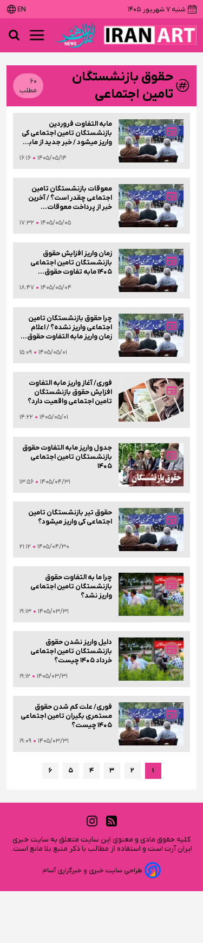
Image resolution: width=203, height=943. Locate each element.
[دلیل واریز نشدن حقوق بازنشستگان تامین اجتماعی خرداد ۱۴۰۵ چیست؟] (151, 659)
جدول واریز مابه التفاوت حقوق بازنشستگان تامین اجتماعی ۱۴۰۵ (67, 457)
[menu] (36, 35)
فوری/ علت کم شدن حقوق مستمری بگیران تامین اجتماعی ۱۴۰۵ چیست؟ (66, 716)
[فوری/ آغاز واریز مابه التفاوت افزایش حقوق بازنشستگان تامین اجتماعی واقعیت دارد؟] (151, 400)
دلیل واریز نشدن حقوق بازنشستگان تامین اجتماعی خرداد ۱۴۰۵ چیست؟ (71, 651)
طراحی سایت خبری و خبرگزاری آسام (92, 870)
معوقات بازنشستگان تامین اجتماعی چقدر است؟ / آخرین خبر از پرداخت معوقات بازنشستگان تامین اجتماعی (70, 198)
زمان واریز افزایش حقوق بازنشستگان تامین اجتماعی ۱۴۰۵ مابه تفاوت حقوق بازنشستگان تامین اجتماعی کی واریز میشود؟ (67, 262)
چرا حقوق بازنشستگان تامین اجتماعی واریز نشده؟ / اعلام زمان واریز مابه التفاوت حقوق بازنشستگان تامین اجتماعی (69, 327)
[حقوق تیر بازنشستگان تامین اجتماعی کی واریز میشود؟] (151, 529)
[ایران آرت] (150, 35)
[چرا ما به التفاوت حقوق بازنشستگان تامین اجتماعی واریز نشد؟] (151, 594)
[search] (14, 35)
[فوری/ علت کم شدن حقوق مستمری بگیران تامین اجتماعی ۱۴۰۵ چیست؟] (151, 723)
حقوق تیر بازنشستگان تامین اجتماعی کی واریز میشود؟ (70, 517)
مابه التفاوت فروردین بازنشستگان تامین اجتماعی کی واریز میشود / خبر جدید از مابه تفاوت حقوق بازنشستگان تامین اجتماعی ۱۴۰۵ (67, 133)
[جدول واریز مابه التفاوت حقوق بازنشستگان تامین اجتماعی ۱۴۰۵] (151, 464)
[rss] (111, 821)
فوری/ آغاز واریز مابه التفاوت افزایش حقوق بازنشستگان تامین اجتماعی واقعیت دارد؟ (70, 392)
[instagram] (92, 821)
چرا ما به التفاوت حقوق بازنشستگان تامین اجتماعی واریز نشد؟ (71, 586)
